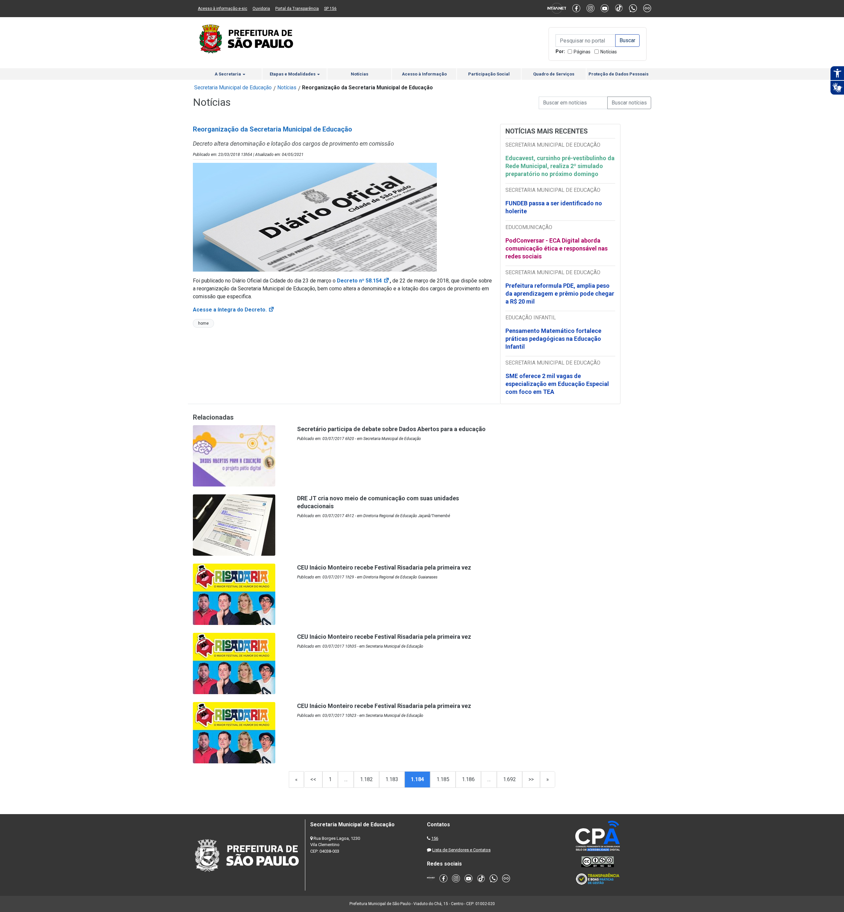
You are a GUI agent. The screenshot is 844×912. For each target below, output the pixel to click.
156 (434, 838)
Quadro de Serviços (553, 74)
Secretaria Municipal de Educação (233, 87)
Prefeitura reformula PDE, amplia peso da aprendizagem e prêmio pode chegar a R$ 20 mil (559, 293)
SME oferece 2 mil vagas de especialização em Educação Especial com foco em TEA (557, 383)
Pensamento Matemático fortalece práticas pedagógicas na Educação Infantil (553, 338)
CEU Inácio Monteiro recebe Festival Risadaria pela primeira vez (384, 567)
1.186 (468, 779)
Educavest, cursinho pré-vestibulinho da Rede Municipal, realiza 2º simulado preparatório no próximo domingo (560, 166)
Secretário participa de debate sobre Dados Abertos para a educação (391, 429)
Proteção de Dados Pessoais (618, 74)
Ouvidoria (261, 8)
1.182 (366, 779)
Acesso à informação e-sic (222, 8)
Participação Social (489, 74)
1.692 (509, 779)
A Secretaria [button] (228, 74)
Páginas (582, 52)
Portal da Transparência (297, 8)
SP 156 (330, 8)
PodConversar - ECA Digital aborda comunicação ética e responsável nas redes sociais (556, 248)
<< (313, 779)
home (203, 323)
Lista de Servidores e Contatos (461, 849)
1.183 (391, 779)
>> (531, 779)
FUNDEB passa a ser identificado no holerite (553, 207)
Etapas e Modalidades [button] (293, 74)
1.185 (443, 779)
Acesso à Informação (424, 74)
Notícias (608, 52)
